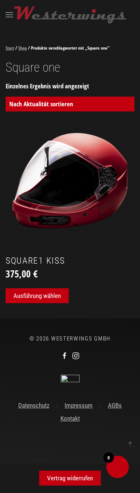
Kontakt (70, 418)
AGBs (115, 405)
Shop (22, 48)
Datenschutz (33, 405)
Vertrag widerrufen (70, 478)
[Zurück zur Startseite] (70, 15)
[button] (9, 15)
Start (10, 48)
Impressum (79, 405)
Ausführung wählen (37, 295)
